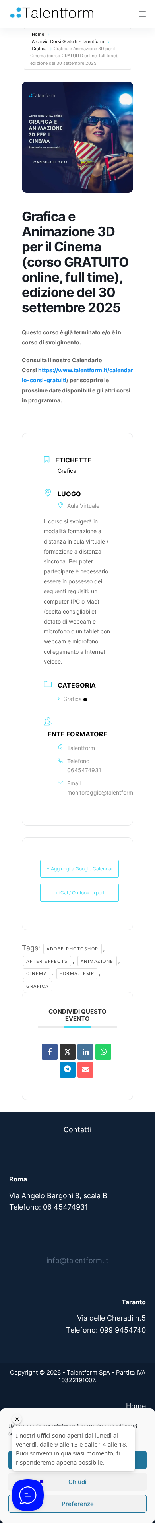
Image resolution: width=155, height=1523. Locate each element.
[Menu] (142, 13)
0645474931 (84, 770)
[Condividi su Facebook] (50, 1052)
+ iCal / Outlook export (80, 893)
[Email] (85, 1070)
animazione (97, 961)
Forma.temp (77, 973)
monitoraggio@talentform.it (102, 792)
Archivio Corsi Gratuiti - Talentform (68, 41)
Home (38, 34)
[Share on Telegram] (68, 1070)
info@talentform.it (77, 1260)
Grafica (39, 48)
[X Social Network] (68, 1052)
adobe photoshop (72, 949)
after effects (47, 961)
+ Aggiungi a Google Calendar (79, 869)
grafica (37, 986)
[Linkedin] (85, 1052)
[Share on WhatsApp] (103, 1052)
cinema (36, 973)
